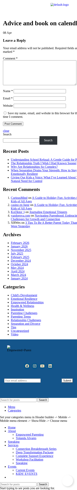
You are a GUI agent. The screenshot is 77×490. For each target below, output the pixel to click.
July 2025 (17, 253)
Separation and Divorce (25, 323)
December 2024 (21, 260)
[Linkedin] (50, 366)
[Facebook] (27, 366)
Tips (13, 327)
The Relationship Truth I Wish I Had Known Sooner (43, 163)
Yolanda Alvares (26, 438)
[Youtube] (42, 366)
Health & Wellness (22, 306)
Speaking (21, 463)
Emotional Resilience (24, 298)
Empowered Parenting (30, 434)
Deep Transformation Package (35, 452)
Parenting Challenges (24, 313)
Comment (10, 58)
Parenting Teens (21, 316)
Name (8, 91)
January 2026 (19, 246)
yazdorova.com (20, 215)
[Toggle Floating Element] (67, 480)
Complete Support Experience (34, 456)
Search (7, 134)
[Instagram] (35, 366)
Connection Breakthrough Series (36, 448)
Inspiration (17, 309)
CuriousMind (19, 197)
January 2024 (19, 278)
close (6, 130)
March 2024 (18, 275)
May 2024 (17, 267)
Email (8, 98)
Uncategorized (20, 330)
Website (8, 105)
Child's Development (24, 295)
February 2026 (20, 243)
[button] (13, 7)
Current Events (25, 470)
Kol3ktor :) (18, 212)
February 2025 (20, 257)
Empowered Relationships (27, 302)
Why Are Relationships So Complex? (34, 166)
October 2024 (19, 264)
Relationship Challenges (26, 320)
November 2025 (21, 250)
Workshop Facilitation (29, 459)
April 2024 (17, 271)
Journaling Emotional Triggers (48, 212)
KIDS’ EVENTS (26, 473)
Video (14, 334)
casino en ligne (20, 205)
